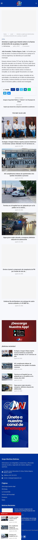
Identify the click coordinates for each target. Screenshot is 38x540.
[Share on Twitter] (21, 89)
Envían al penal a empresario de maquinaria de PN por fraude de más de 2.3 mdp (25, 510)
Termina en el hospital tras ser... (13, 535)
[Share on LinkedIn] (25, 89)
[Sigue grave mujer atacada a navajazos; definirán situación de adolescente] (19, 223)
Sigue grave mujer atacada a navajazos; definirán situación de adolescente (23, 387)
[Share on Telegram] (5, 93)
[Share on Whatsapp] (29, 89)
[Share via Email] (9, 93)
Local (11, 34)
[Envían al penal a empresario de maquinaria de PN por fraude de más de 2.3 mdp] (19, 255)
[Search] (36, 3)
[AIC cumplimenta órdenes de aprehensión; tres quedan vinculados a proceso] (19, 160)
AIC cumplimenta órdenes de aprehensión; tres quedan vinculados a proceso (25, 365)
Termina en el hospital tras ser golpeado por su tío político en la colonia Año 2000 (23, 376)
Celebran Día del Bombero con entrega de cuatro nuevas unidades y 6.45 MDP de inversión (25, 519)
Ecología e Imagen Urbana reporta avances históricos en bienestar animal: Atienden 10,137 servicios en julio (25, 353)
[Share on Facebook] (17, 89)
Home (5, 34)
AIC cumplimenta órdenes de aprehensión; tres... (14, 527)
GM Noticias (6, 46)
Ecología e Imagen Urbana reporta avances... (13, 518)
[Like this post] (13, 89)
